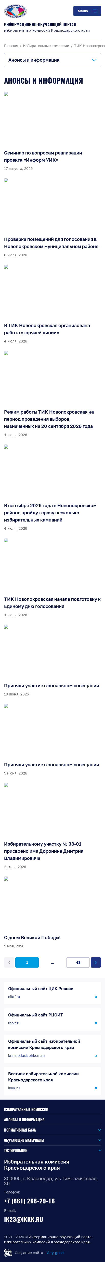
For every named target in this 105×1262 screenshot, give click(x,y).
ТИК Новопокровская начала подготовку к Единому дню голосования (52, 602)
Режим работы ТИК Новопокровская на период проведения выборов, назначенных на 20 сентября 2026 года (49, 419)
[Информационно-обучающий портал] (52, 11)
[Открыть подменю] (68, 1130)
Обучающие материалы (24, 1140)
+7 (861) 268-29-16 (29, 1201)
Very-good (55, 1252)
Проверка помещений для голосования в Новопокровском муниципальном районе (51, 242)
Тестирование (15, 1150)
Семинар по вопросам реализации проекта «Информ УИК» (43, 156)
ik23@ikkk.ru (23, 1219)
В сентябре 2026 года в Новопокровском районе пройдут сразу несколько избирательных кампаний (50, 513)
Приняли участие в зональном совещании (51, 685)
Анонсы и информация (24, 1119)
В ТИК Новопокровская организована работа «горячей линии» (47, 329)
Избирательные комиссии (26, 1109)
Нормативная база (20, 1130)
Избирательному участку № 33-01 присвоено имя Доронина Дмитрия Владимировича (43, 851)
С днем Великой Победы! (32, 937)
